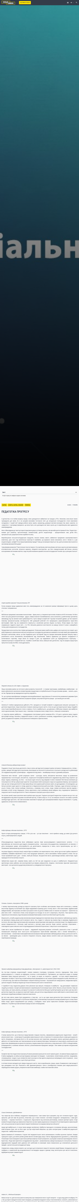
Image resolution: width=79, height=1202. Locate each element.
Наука (4, 505)
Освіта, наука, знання (15, 505)
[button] (68, 2)
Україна (27, 505)
